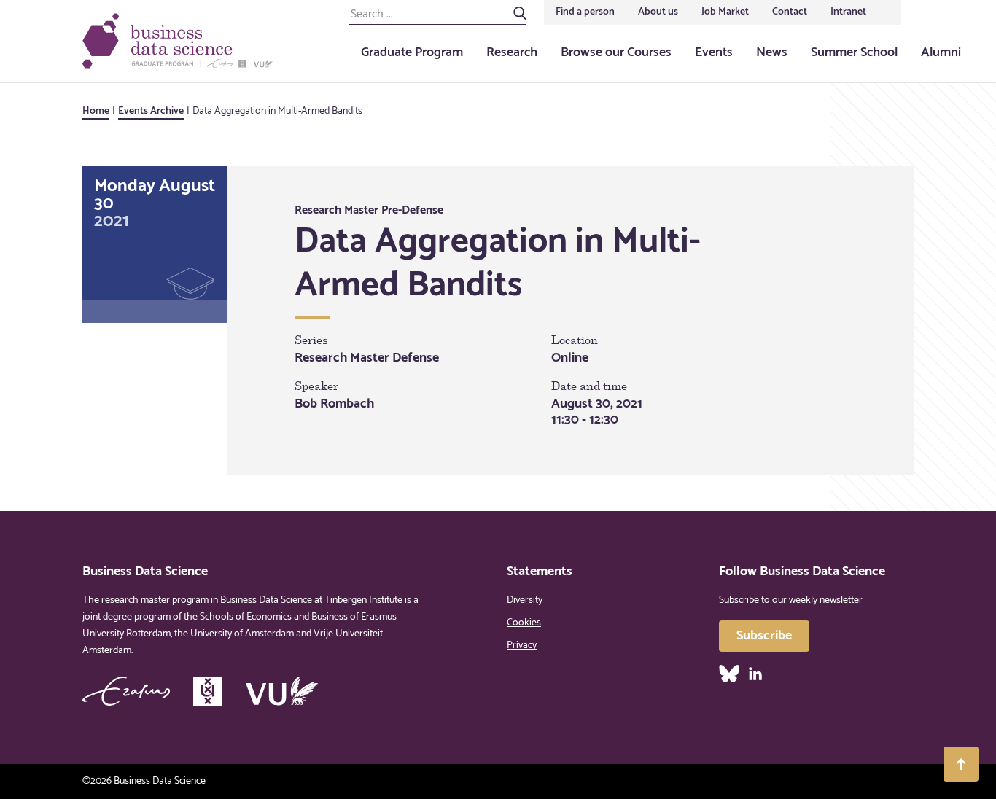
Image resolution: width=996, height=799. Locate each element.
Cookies (524, 623)
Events (714, 52)
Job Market (725, 12)
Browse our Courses (616, 52)
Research (511, 52)
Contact (789, 12)
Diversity (524, 600)
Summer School (854, 52)
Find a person (585, 12)
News (771, 52)
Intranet (848, 12)
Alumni (941, 52)
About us (658, 12)
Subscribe (764, 636)
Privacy (522, 645)
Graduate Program (412, 52)
